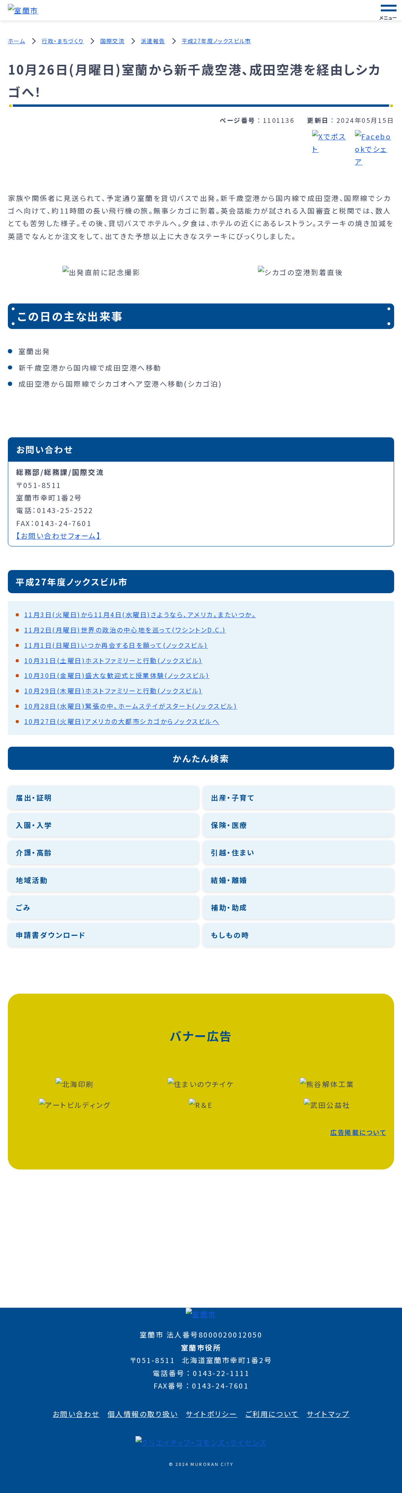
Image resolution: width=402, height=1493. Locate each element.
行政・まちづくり (63, 41)
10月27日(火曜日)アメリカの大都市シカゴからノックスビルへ (122, 721)
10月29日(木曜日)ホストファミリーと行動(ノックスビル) (113, 690)
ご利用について (272, 1414)
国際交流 (112, 41)
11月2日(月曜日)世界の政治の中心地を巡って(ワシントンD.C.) (125, 629)
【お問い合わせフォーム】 (58, 535)
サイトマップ (328, 1414)
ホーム (16, 41)
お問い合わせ (76, 1414)
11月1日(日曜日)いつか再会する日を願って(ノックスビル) (116, 645)
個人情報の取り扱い (143, 1414)
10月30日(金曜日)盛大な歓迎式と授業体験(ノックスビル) (117, 675)
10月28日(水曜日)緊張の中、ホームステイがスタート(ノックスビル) (131, 706)
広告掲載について (358, 1132)
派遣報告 (153, 41)
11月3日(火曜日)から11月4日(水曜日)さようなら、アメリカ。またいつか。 (140, 614)
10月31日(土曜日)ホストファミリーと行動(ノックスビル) (113, 660)
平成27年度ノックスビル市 (216, 41)
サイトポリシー (212, 1414)
